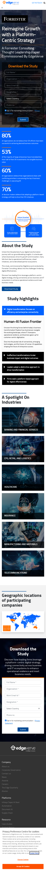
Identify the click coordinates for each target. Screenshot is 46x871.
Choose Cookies (23, 859)
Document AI (7, 809)
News (4, 777)
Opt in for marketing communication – (22, 111)
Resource (6, 819)
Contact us (6, 773)
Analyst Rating (8, 827)
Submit (23, 119)
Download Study (11, 288)
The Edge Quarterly (10, 787)
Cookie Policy (34, 853)
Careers (5, 784)
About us (5, 766)
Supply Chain (7, 812)
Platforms (6, 797)
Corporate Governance (11, 770)
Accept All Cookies (23, 866)
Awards (5, 780)
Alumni (5, 791)
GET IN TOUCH (37, 3)
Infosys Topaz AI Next (11, 802)
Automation (7, 805)
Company (6, 762)
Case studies (7, 824)
